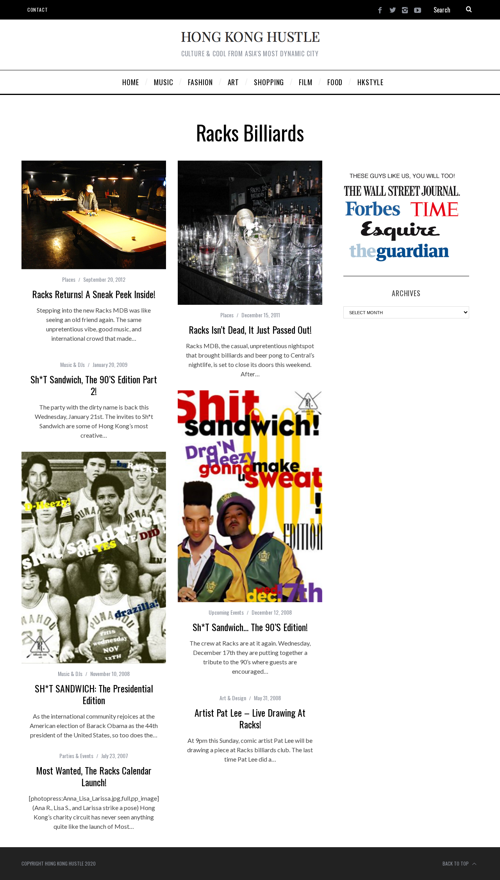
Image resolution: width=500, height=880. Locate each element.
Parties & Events (76, 755)
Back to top (456, 863)
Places (68, 279)
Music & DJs (72, 364)
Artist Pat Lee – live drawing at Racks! (250, 718)
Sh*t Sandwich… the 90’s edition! (250, 627)
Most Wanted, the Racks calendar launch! (94, 776)
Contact (37, 9)
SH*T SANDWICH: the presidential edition (94, 694)
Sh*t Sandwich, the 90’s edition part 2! (93, 385)
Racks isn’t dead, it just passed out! (250, 329)
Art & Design (233, 698)
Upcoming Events (226, 612)
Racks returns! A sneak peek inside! (93, 294)
